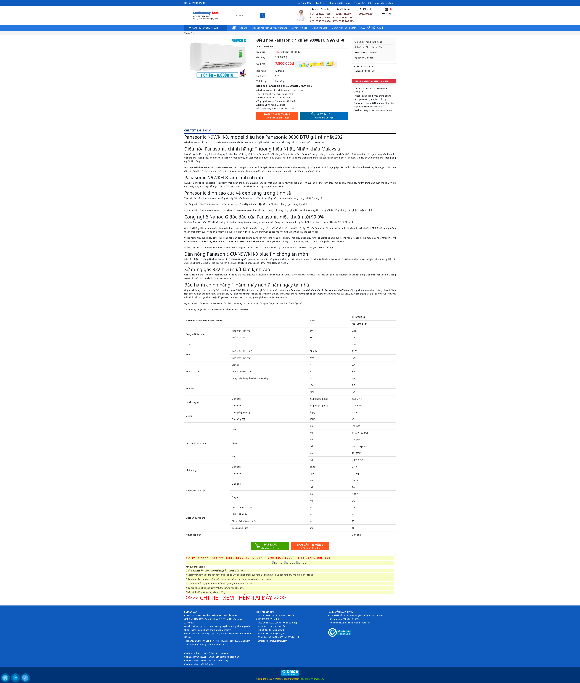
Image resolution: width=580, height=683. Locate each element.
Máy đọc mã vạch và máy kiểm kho (269, 27)
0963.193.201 (366, 13)
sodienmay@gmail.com (312, 678)
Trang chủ (242, 27)
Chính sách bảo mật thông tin (199, 664)
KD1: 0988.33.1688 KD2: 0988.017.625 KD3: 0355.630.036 (320, 17)
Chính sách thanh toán (195, 653)
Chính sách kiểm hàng (217, 660)
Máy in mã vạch (319, 27)
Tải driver (320, 3)
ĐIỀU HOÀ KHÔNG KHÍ (371, 27)
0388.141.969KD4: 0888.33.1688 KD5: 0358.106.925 (343, 17)
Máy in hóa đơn (299, 27)
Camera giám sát (362, 3)
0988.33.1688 (198, 3)
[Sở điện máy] (206, 15)
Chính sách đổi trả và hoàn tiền (223, 656)
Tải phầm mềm (304, 3)
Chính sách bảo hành (194, 660)
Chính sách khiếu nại (218, 653)
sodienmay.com (291, 678)
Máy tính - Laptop (384, 3)
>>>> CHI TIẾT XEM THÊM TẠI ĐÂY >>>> (236, 597)
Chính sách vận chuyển (195, 656)
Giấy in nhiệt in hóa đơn (344, 27)
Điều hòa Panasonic (204, 167)
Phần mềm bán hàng (339, 3)
